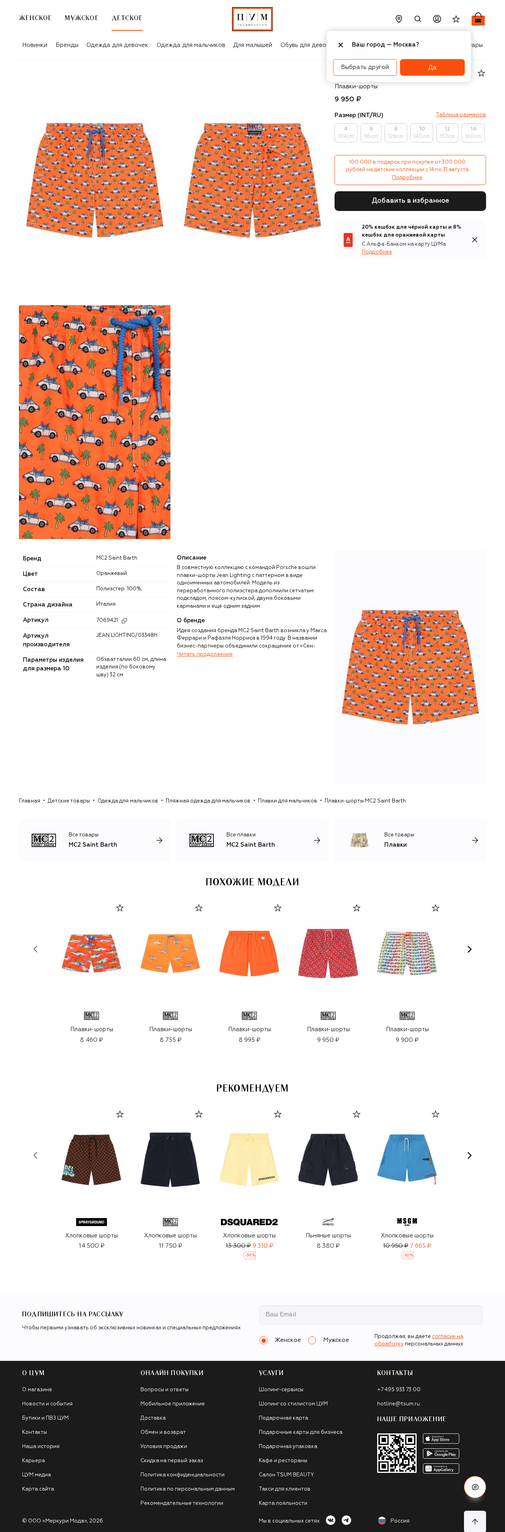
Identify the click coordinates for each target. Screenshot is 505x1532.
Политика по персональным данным (187, 1489)
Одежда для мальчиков (191, 45)
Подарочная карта (283, 1418)
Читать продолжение (205, 654)
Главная (29, 801)
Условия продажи (163, 1446)
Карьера (33, 1460)
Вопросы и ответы (164, 1389)
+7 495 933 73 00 (399, 1389)
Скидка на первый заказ (171, 1460)
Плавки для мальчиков (287, 801)
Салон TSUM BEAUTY (286, 1475)
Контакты (34, 1432)
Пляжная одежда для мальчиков (208, 801)
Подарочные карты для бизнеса (300, 1432)
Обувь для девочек (308, 45)
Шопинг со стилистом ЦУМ (293, 1404)
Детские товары (69, 801)
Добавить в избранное (410, 201)
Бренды (67, 45)
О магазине (37, 1389)
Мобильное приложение (172, 1404)
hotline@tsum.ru (398, 1404)
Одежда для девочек (117, 45)
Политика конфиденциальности (182, 1475)
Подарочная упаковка (288, 1446)
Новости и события (47, 1404)
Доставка (153, 1418)
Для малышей (252, 45)
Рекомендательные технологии (181, 1503)
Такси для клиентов (284, 1489)
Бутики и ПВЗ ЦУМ (45, 1418)
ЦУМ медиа (36, 1475)
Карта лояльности (283, 1503)
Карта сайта (38, 1489)
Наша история (41, 1446)
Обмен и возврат (163, 1432)
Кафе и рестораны (283, 1460)
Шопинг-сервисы (281, 1389)
